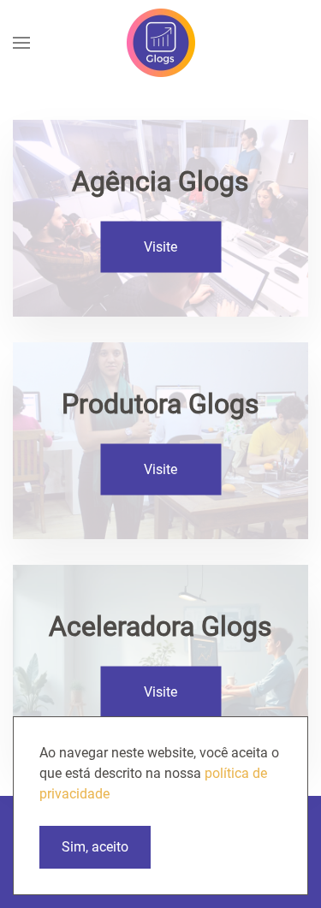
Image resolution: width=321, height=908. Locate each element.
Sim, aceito (95, 847)
